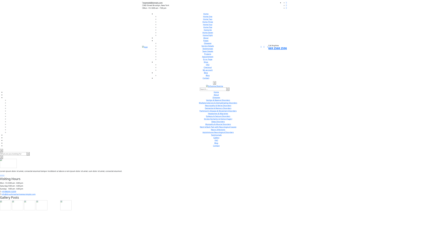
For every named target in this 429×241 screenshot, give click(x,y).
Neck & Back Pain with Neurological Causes (218, 127)
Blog (206, 73)
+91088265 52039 (9, 191)
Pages (205, 40)
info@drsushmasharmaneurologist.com (19, 194)
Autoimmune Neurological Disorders (218, 132)
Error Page (207, 59)
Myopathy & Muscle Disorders (218, 124)
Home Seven (207, 32)
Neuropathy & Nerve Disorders (218, 105)
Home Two (207, 19)
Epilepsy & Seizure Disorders (218, 116)
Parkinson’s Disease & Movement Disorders (218, 111)
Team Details (207, 51)
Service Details (208, 46)
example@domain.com (153, 2)
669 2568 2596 (277, 48)
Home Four (207, 24)
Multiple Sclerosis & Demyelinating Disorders (218, 103)
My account (208, 70)
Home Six (208, 30)
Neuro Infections (218, 129)
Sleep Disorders (218, 121)
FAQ (207, 64)
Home (205, 14)
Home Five (207, 27)
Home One (207, 16)
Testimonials (207, 48)
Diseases (207, 43)
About (205, 38)
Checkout (208, 67)
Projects (207, 54)
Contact (206, 78)
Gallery (216, 137)
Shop (206, 62)
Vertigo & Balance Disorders (218, 100)
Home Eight (208, 35)
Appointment (207, 56)
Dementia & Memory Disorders (218, 108)
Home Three (207, 22)
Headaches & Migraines (218, 113)
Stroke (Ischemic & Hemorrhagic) (218, 119)
